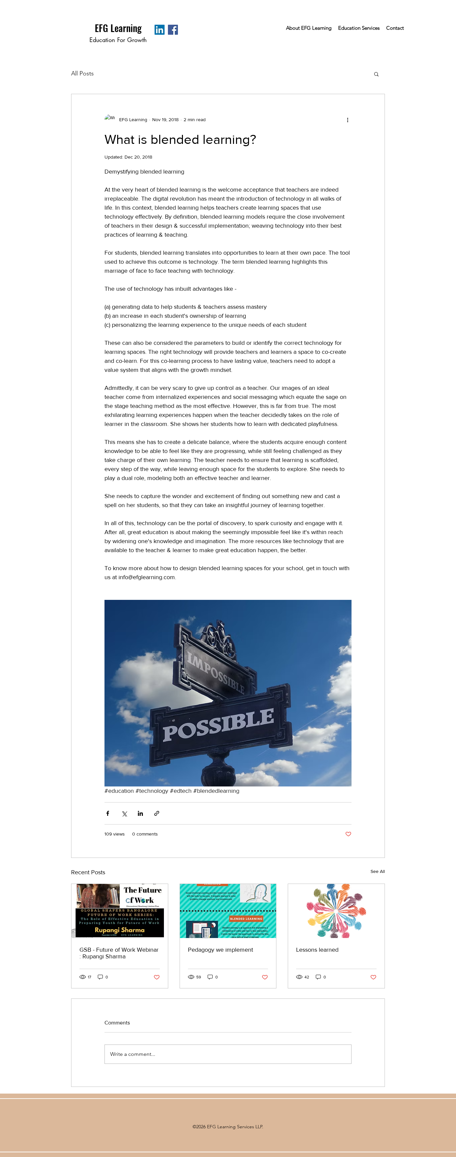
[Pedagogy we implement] (228, 911)
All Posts (82, 73)
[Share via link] (157, 813)
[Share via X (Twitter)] (124, 813)
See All (378, 871)
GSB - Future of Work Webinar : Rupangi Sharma (119, 953)
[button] (376, 73)
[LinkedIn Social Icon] (160, 30)
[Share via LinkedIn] (140, 813)
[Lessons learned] (336, 911)
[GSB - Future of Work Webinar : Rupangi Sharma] (119, 911)
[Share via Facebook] (107, 813)
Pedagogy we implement (220, 949)
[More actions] (348, 119)
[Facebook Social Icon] (173, 30)
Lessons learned (317, 949)
